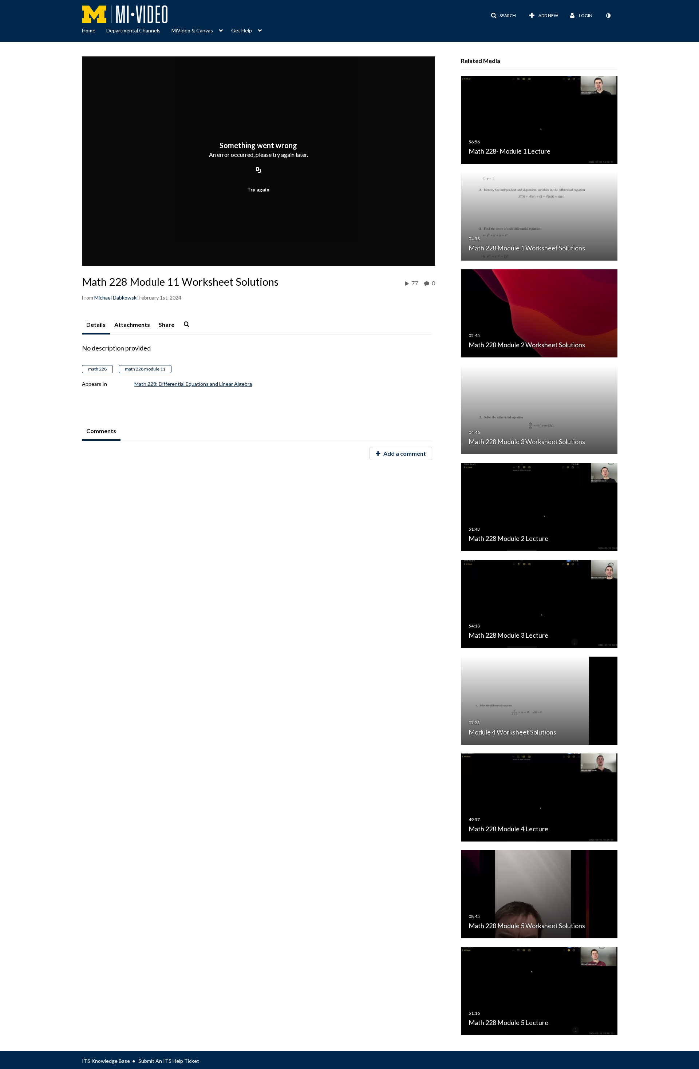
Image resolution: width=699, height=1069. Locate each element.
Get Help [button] (241, 30)
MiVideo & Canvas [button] (192, 30)
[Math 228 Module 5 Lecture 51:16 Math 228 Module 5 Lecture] (539, 990)
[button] (503, 15)
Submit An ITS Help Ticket (168, 1061)
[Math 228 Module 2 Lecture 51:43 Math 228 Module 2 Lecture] (539, 506)
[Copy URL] (258, 170)
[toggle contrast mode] (608, 15)
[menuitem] (94, 29)
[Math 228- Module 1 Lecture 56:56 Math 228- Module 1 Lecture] (539, 119)
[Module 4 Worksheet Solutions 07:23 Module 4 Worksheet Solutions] (539, 700)
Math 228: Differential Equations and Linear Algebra (193, 384)
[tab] (96, 325)
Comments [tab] (101, 430)
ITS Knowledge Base (106, 1061)
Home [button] (88, 30)
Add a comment (404, 453)
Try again (258, 189)
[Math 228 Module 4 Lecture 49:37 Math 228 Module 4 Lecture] (539, 797)
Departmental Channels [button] (133, 30)
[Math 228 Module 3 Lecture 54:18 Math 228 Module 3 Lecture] (539, 603)
